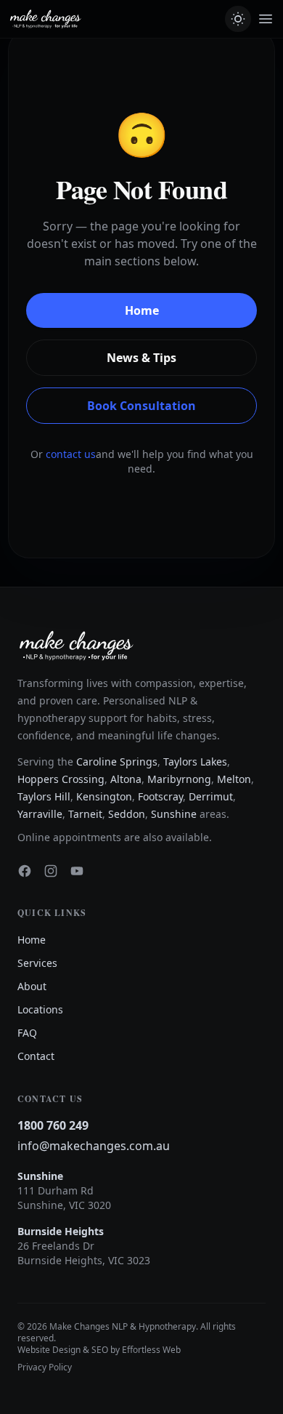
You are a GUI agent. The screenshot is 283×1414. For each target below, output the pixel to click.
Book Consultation (141, 406)
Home (142, 310)
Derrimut (211, 796)
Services (37, 963)
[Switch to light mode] (238, 19)
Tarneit (85, 814)
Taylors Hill (43, 796)
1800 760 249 (53, 1125)
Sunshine (174, 814)
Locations (40, 1009)
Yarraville (39, 814)
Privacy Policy (44, 1367)
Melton (234, 779)
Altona (126, 779)
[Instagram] (51, 871)
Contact (35, 1056)
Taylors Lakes (195, 761)
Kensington (104, 796)
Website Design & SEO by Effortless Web (99, 1349)
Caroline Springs (116, 761)
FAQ (27, 1033)
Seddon (126, 814)
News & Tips (141, 358)
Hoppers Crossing (60, 779)
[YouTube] (77, 871)
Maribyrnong (179, 779)
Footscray (160, 796)
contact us (71, 454)
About (31, 986)
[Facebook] (24, 871)
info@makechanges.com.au (93, 1146)
